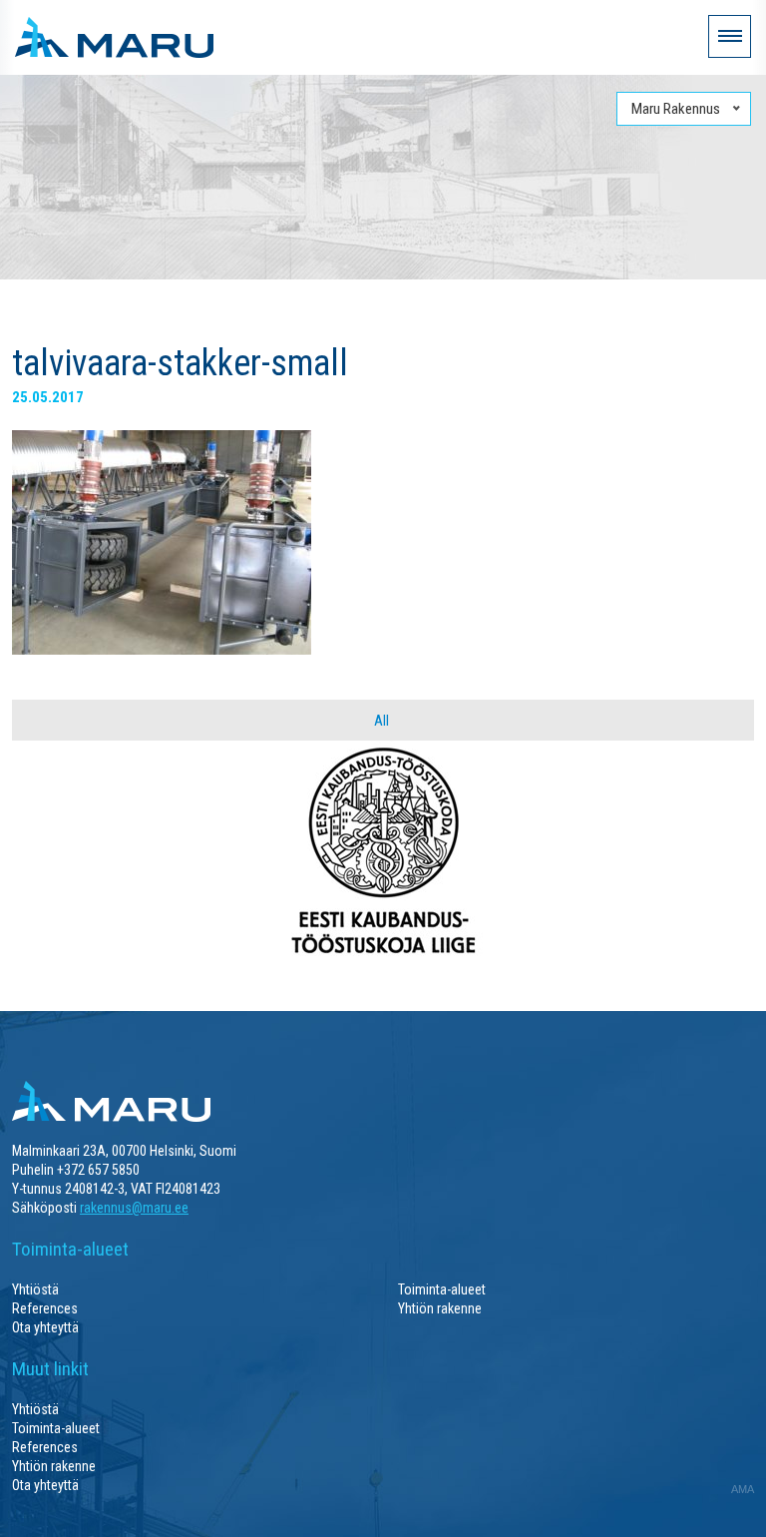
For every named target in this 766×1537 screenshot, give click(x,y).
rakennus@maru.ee (134, 1208)
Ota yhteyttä (45, 1327)
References (45, 1308)
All (381, 721)
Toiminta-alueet (442, 1289)
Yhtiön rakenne (440, 1308)
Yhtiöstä (35, 1289)
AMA (742, 1489)
